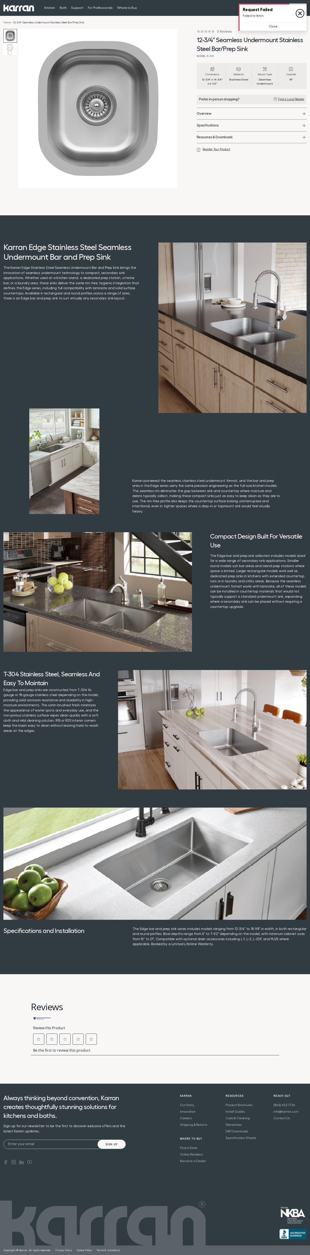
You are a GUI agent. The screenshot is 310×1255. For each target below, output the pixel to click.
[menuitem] (295, 8)
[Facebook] (5, 1161)
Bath (63, 8)
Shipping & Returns (193, 1124)
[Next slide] (172, 108)
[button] (38, 1039)
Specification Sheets (241, 1138)
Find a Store (188, 1148)
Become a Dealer (193, 1161)
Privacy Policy (63, 1250)
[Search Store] (295, 8)
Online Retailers (191, 1154)
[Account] (304, 8)
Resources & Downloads (215, 137)
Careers (186, 1118)
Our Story (187, 1105)
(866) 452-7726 (284, 1105)
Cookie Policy (84, 1250)
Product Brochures (239, 1105)
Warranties (234, 1124)
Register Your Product (216, 149)
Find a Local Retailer (291, 99)
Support (77, 8)
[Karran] (18, 8)
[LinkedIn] (21, 1161)
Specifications (208, 125)
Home (6, 22)
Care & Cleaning (238, 1118)
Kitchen (49, 8)
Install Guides (235, 1111)
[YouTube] (29, 1161)
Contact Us (281, 1118)
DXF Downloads (237, 1131)
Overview (204, 113)
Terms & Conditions (108, 1250)
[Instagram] (13, 1161)
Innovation (187, 1111)
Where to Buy (127, 8)
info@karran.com (286, 1111)
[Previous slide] (22, 108)
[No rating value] (207, 31)
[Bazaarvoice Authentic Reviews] (42, 1018)
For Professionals (100, 8)
